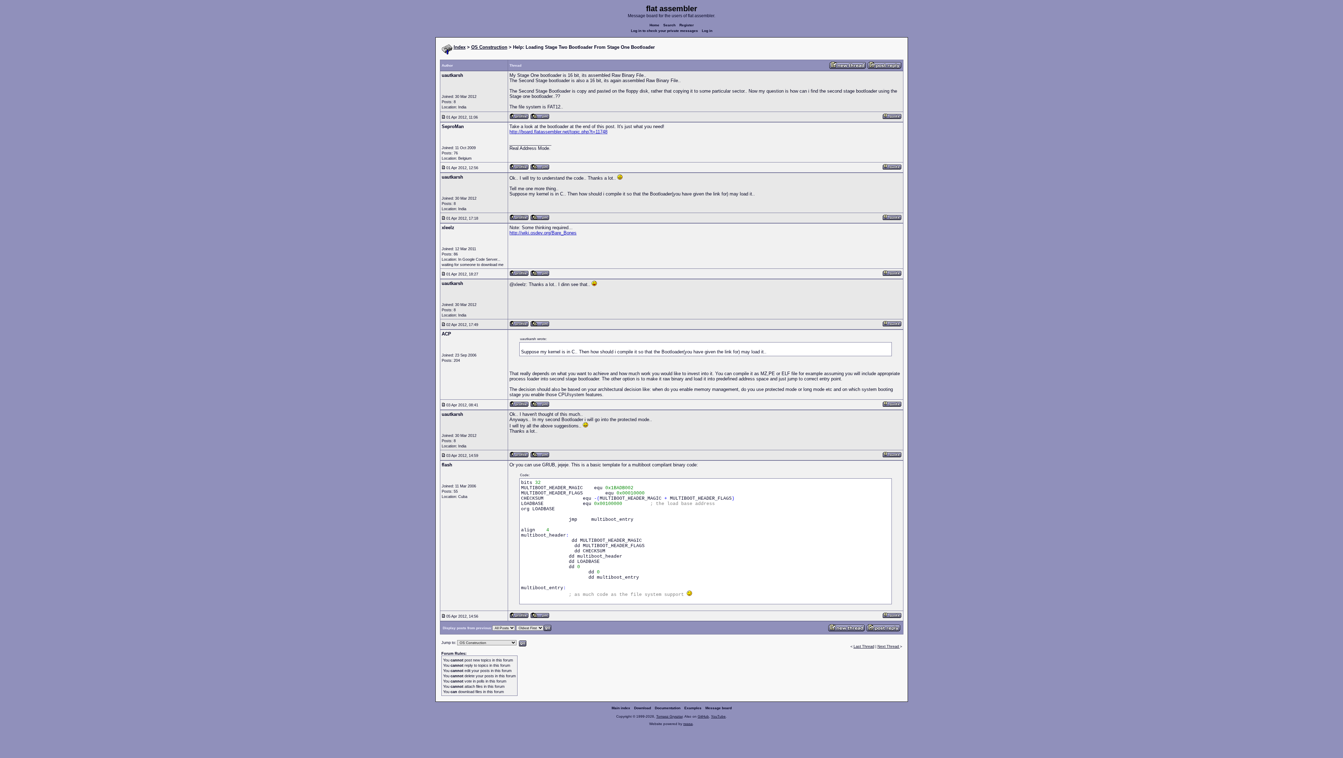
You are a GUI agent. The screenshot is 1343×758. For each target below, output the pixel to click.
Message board (718, 708)
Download (642, 708)
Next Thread (888, 646)
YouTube (718, 716)
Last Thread (864, 646)
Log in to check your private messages (664, 31)
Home (654, 25)
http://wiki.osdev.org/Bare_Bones (543, 232)
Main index (621, 708)
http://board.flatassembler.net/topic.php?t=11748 (558, 131)
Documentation (667, 708)
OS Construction (489, 47)
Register (686, 25)
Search (669, 25)
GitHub (703, 716)
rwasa (688, 724)
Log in (707, 31)
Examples (693, 708)
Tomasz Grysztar (669, 716)
